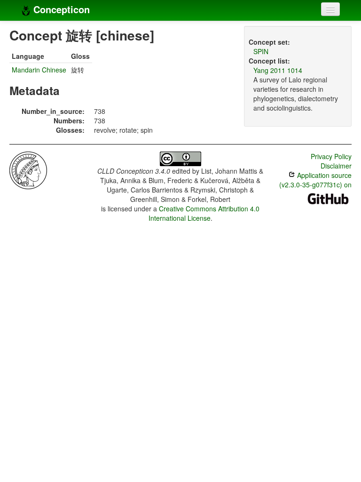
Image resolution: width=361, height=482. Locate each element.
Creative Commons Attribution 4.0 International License (204, 213)
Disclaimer (336, 165)
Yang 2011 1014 (277, 70)
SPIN (260, 51)
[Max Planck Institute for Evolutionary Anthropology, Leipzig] (28, 169)
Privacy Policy (331, 156)
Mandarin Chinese (39, 69)
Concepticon (60, 9)
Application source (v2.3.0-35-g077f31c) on (315, 179)
